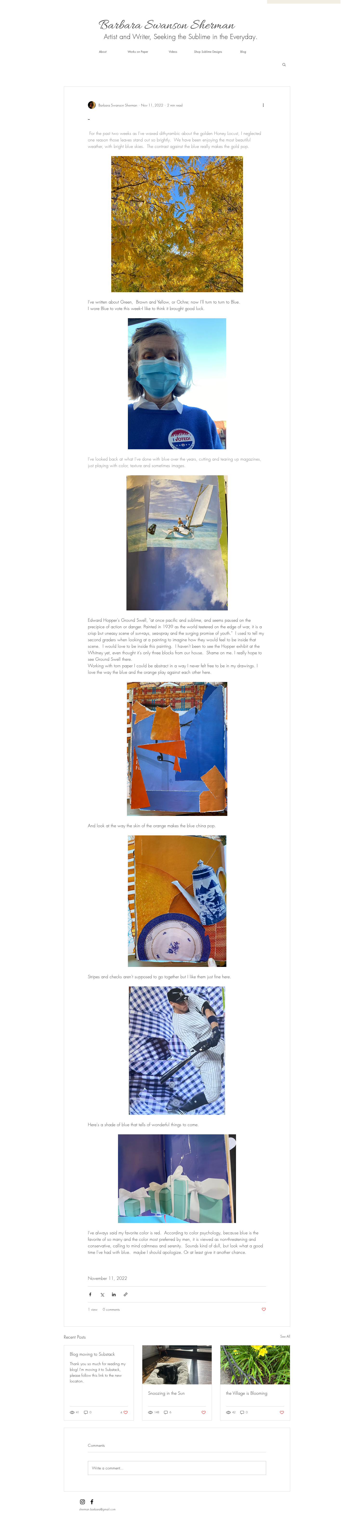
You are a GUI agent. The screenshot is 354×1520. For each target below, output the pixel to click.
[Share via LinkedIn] (113, 1294)
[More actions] (263, 105)
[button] (284, 64)
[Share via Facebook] (90, 1294)
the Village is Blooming (246, 1393)
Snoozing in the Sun (166, 1393)
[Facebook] (92, 1502)
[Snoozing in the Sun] (177, 1364)
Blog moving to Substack (92, 1354)
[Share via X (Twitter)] (102, 1294)
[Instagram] (82, 1502)
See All (285, 1336)
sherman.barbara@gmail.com (97, 1509)
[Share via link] (125, 1294)
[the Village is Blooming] (255, 1364)
